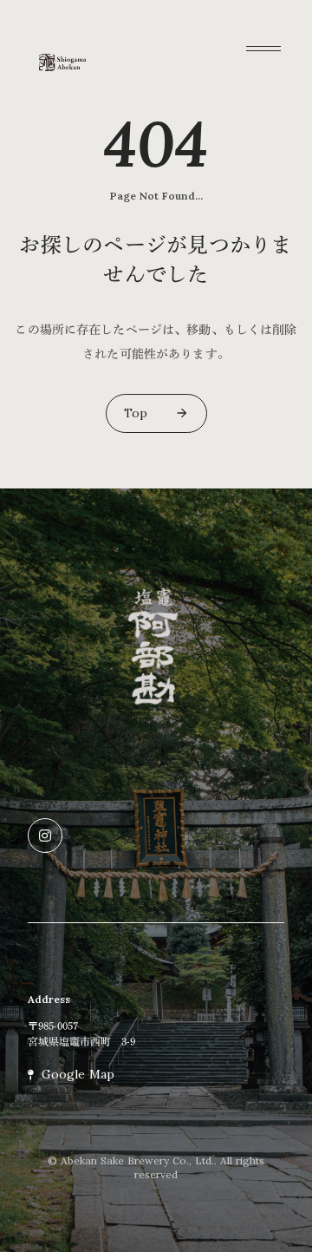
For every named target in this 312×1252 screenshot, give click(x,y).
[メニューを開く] (263, 48)
